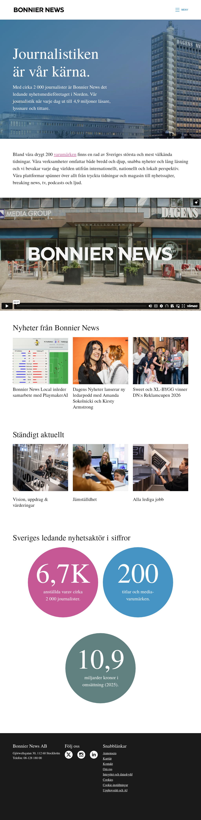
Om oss (107, 769)
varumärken (65, 154)
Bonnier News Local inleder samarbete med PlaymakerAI (40, 392)
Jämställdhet (85, 499)
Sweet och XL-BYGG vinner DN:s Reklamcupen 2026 (160, 392)
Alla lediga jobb (148, 499)
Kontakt (108, 764)
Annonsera (109, 753)
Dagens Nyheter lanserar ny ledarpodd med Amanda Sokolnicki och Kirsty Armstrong (99, 398)
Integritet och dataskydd (117, 774)
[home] (39, 9)
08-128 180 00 (33, 758)
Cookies (108, 779)
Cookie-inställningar (115, 785)
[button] (181, 10)
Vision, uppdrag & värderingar (30, 502)
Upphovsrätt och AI (115, 790)
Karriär (107, 758)
